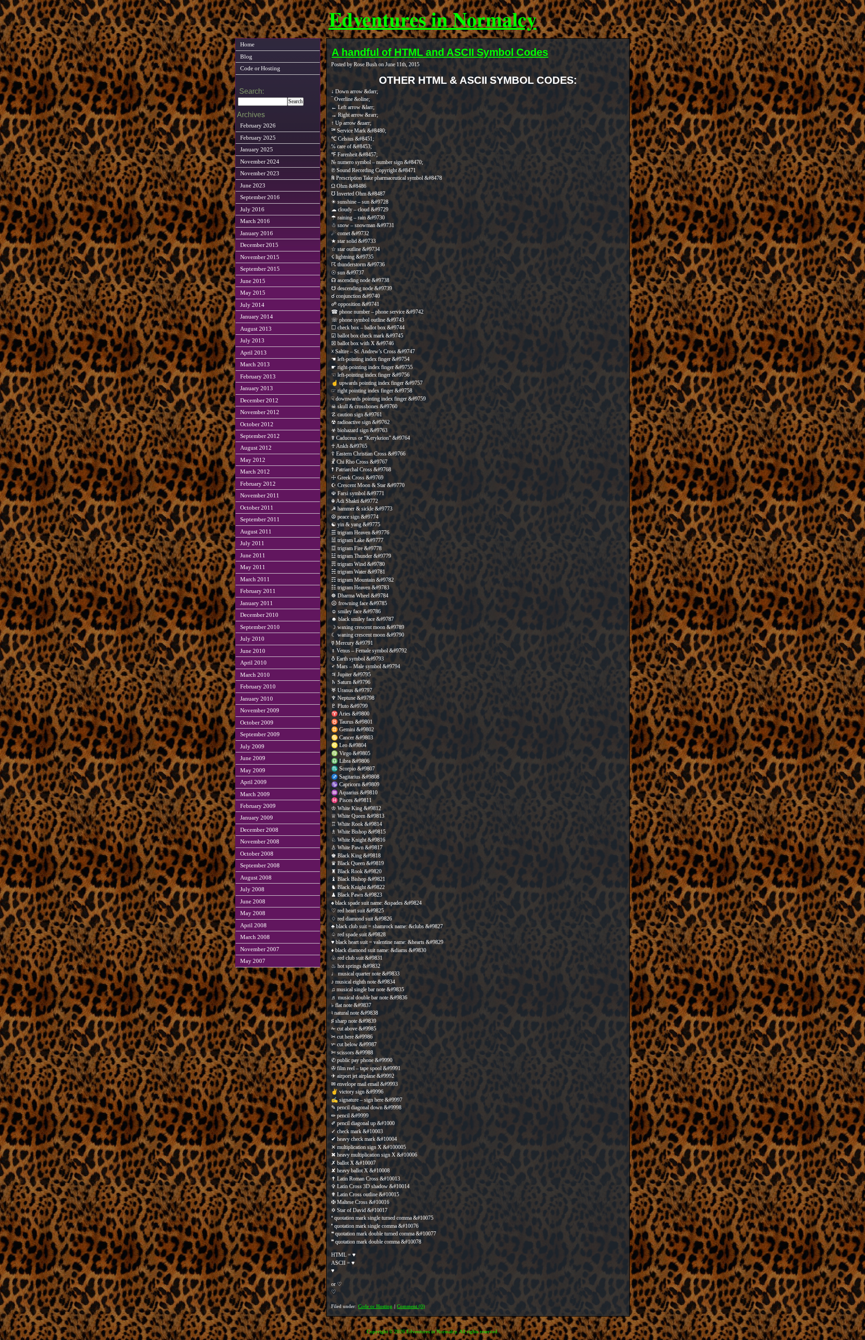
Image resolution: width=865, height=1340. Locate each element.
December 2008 (259, 829)
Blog (246, 56)
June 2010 (252, 650)
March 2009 (255, 794)
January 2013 (256, 388)
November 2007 (259, 949)
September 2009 (260, 734)
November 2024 (259, 161)
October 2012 (256, 424)
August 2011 (256, 531)
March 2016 (255, 221)
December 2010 (259, 614)
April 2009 (253, 782)
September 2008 (260, 865)
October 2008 (256, 853)
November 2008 (259, 841)
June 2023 (252, 185)
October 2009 (256, 722)
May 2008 (252, 913)
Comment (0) (411, 1306)
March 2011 (255, 579)
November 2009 (259, 710)
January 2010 (256, 698)
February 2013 (258, 376)
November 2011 (259, 495)
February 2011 (258, 591)
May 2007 (252, 960)
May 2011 (252, 567)
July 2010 (252, 638)
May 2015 (252, 292)
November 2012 (259, 412)
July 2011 (252, 543)
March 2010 (255, 674)
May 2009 (252, 770)
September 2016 (260, 197)
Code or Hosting (375, 1306)
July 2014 (252, 304)
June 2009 (252, 758)
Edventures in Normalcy (433, 19)
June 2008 (252, 901)
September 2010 (260, 627)
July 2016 (252, 209)
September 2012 (260, 436)
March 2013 (255, 364)
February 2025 (258, 137)
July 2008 (252, 889)
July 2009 (252, 746)
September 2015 (260, 268)
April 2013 (253, 352)
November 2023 (259, 173)
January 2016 (256, 233)
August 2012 (256, 447)
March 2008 (255, 937)
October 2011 (256, 507)
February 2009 (258, 805)
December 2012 (259, 400)
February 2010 (258, 686)
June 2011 (252, 555)
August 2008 (256, 877)
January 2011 (256, 603)
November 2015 (259, 257)
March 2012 (255, 471)
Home (247, 44)
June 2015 (252, 281)
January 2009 (256, 817)
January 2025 (256, 149)
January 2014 (256, 316)
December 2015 (259, 245)
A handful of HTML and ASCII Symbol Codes (440, 52)
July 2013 (252, 340)
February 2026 (258, 125)
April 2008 (253, 925)
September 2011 (260, 519)
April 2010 (253, 662)
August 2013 (256, 328)
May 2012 (252, 459)
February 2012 (258, 483)
